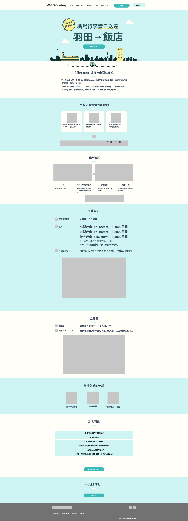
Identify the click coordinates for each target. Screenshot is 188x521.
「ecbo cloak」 (80, 86)
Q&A (96, 5)
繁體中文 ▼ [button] (140, 5)
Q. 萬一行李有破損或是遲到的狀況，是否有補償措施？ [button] (94, 454)
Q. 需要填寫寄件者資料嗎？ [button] (94, 433)
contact (82, 513)
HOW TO (79, 5)
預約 (121, 5)
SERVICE (88, 5)
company (56, 513)
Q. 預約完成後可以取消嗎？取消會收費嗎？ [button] (94, 446)
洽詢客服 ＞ (94, 495)
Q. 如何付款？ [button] (94, 437)
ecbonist (74, 513)
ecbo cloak (65, 513)
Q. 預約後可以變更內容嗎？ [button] (94, 450)
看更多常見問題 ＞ (94, 469)
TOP (71, 5)
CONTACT (104, 5)
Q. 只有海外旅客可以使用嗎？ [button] (94, 441)
